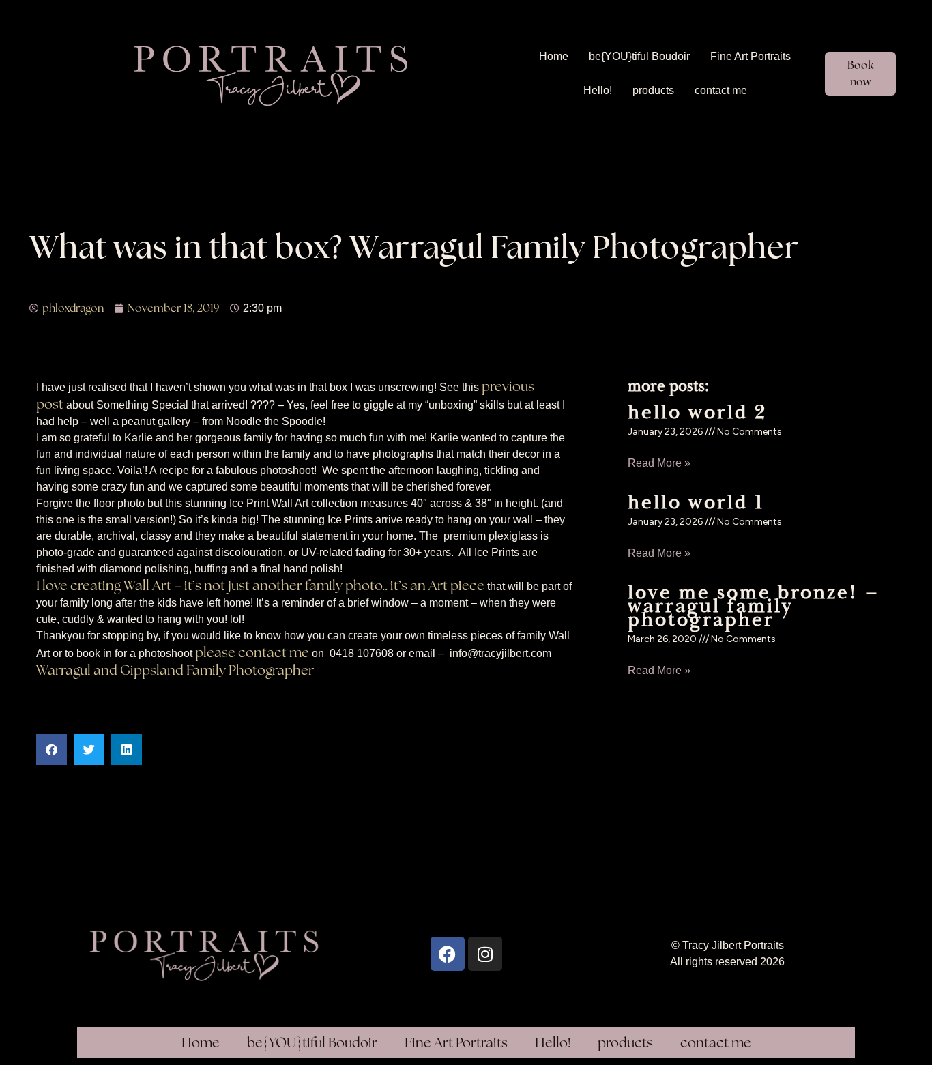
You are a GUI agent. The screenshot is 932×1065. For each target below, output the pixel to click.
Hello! (597, 90)
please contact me (252, 652)
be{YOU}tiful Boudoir (639, 56)
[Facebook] (448, 954)
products (653, 90)
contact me (721, 90)
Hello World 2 (697, 412)
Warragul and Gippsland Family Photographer (175, 670)
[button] (51, 749)
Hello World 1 (696, 502)
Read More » (659, 463)
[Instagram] (485, 954)
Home (553, 56)
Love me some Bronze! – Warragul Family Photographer (754, 605)
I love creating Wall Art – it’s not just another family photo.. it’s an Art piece (260, 585)
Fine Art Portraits (750, 56)
